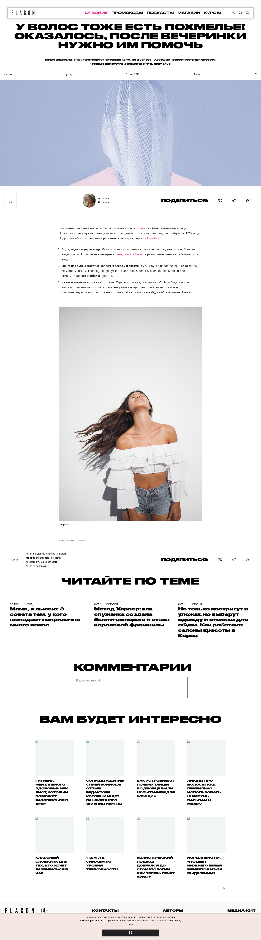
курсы (212, 13)
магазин (189, 13)
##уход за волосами (47, 561)
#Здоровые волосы (45, 553)
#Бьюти (30, 553)
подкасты (160, 13)
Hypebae (153, 238)
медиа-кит (241, 910)
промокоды (127, 13)
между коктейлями (130, 254)
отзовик (96, 13)
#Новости (56, 557)
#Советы (30, 561)
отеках (142, 228)
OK (130, 933)
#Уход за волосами (36, 565)
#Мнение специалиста (37, 557)
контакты (105, 910)
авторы (173, 910)
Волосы (8, 74)
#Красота (61, 553)
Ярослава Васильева (104, 200)
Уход (69, 74)
